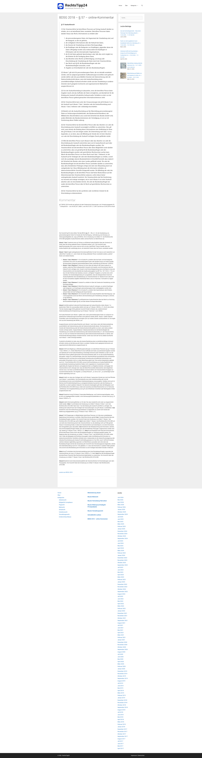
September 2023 (123, 565)
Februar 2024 (122, 553)
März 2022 (121, 606)
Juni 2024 (120, 543)
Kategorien (133, 5)
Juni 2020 (120, 657)
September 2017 (123, 736)
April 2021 (121, 632)
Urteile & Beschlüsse (65, 517)
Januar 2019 (121, 697)
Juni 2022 (120, 599)
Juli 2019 (120, 683)
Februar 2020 (122, 666)
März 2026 (121, 504)
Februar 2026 (122, 507)
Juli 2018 (120, 712)
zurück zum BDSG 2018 (65, 472)
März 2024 (121, 550)
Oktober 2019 (122, 676)
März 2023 (121, 577)
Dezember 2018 (122, 700)
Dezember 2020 (122, 642)
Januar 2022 (121, 611)
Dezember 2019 (122, 671)
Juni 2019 (120, 685)
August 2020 (121, 652)
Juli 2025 (120, 517)
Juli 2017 (120, 741)
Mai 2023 (120, 572)
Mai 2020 (120, 659)
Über (126, 5)
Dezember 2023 (122, 558)
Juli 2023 (120, 567)
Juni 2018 (120, 714)
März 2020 (121, 664)
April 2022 (121, 603)
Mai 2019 (120, 688)
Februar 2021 (122, 637)
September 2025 (123, 514)
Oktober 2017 (122, 734)
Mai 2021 (120, 630)
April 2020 (121, 661)
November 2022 (122, 586)
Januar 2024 (121, 555)
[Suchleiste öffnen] (142, 5)
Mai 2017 (120, 746)
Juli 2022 (120, 596)
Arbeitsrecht (62, 500)
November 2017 (122, 731)
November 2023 (122, 560)
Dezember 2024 (122, 531)
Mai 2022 (120, 601)
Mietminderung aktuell (94, 492)
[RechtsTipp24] (61, 6)
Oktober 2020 (122, 647)
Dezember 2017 (122, 729)
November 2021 (122, 615)
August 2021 (121, 623)
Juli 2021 (120, 625)
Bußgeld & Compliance (66, 502)
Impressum (134, 755)
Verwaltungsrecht (64, 514)
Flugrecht (62, 505)
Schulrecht (62, 509)
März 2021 (121, 635)
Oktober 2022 (122, 589)
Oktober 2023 (122, 562)
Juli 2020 (120, 654)
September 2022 (123, 591)
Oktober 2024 (122, 536)
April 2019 (121, 690)
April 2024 (121, 548)
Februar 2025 (122, 526)
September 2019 (123, 678)
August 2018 (121, 710)
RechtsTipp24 (76, 5)
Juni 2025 (120, 519)
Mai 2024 (120, 546)
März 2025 (121, 524)
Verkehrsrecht (63, 512)
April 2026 (121, 502)
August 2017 (121, 739)
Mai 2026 (120, 500)
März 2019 (121, 693)
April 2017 (121, 748)
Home (120, 5)
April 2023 (121, 574)
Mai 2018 (120, 717)
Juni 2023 (120, 570)
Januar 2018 (121, 726)
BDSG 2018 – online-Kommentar (98, 519)
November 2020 (122, 644)
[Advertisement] (87, 220)
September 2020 (123, 649)
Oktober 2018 (122, 705)
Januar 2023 (121, 582)
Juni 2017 (120, 743)
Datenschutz (141, 755)
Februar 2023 (122, 579)
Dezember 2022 (122, 584)
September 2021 (123, 620)
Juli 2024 (120, 541)
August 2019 (121, 681)
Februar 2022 (122, 608)
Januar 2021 (121, 640)
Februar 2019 (122, 695)
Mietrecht (62, 507)
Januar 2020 (121, 669)
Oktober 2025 (122, 512)
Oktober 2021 (122, 618)
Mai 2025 (120, 521)
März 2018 (121, 722)
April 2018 (121, 719)
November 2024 (122, 533)
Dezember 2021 (122, 613)
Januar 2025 (121, 529)
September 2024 (123, 538)
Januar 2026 (121, 509)
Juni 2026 (120, 497)
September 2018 (123, 707)
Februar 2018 (122, 724)
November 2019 (122, 673)
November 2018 (122, 702)
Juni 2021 (120, 628)
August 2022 (121, 594)
